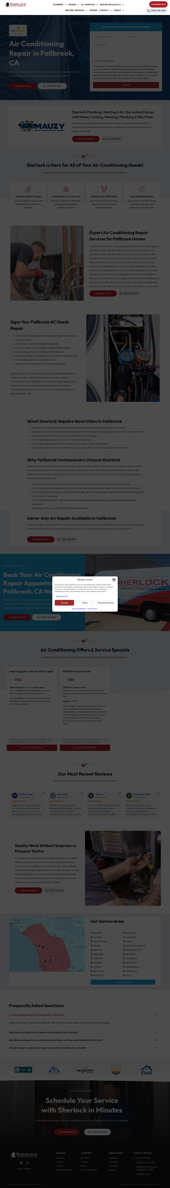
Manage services (62, 596)
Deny (85, 602)
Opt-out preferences (79, 608)
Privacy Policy (92, 608)
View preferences (106, 602)
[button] (114, 579)
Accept (64, 602)
